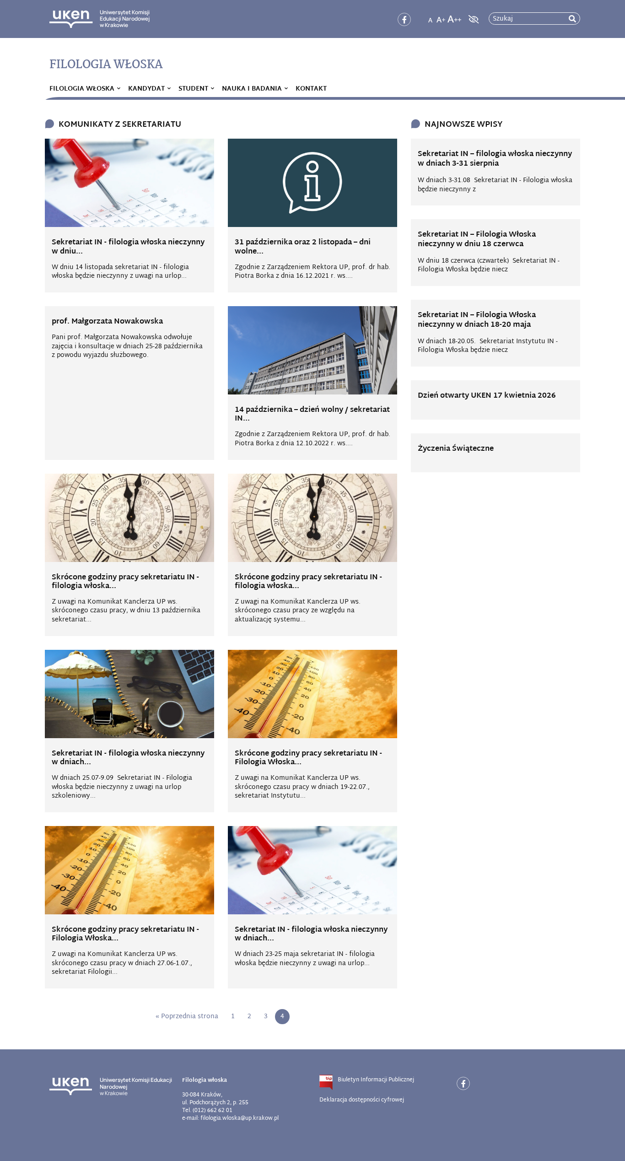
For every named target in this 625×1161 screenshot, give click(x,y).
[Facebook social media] (463, 1083)
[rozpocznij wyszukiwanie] (572, 19)
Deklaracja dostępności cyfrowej (361, 1100)
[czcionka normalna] (430, 16)
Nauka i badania (252, 89)
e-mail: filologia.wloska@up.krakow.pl (230, 1118)
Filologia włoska (81, 89)
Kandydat (146, 89)
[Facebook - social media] (404, 19)
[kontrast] (473, 19)
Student (193, 89)
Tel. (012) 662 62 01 (207, 1111)
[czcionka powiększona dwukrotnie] (454, 16)
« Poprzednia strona (187, 1016)
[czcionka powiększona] (441, 16)
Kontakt (311, 89)
